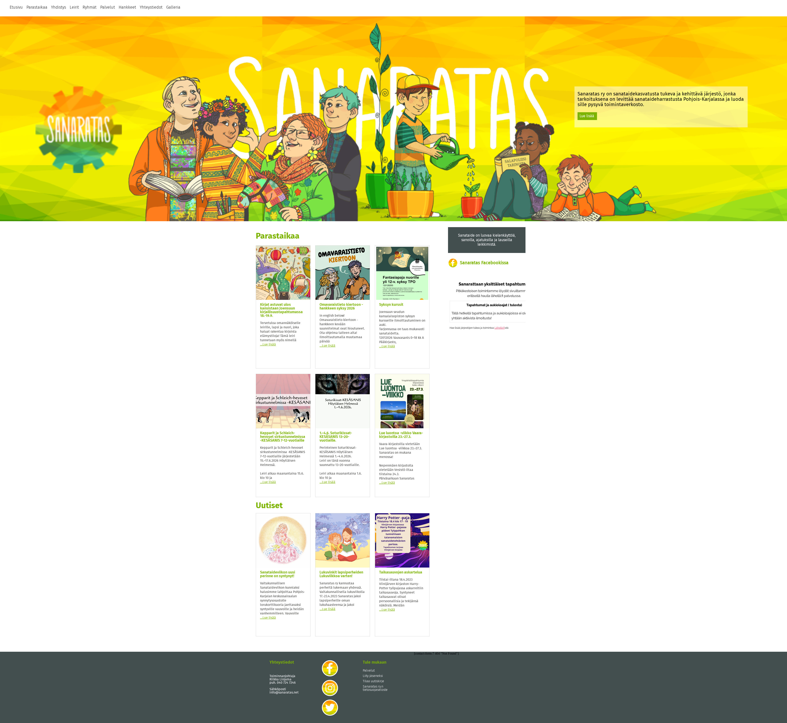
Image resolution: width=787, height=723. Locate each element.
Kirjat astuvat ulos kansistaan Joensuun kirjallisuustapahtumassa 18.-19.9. (281, 310)
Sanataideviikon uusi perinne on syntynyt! (277, 574)
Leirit (74, 7)
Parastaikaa (36, 7)
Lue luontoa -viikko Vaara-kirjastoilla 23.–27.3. (401, 435)
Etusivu (16, 7)
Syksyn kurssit (391, 305)
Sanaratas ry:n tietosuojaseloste (375, 688)
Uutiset (269, 506)
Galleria (173, 7)
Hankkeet (127, 7)
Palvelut (107, 7)
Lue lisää (587, 116)
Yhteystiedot (151, 7)
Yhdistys (58, 7)
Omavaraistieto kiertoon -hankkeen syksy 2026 (341, 306)
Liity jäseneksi (373, 676)
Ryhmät (90, 7)
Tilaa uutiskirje (373, 681)
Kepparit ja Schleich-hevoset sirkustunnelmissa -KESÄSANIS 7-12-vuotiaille (282, 436)
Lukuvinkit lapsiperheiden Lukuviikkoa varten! (341, 574)
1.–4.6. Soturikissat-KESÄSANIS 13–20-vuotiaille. (336, 436)
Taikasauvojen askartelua (400, 572)
